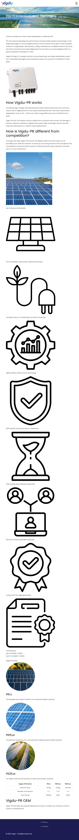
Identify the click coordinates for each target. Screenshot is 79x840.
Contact (45, 826)
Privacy (45, 822)
